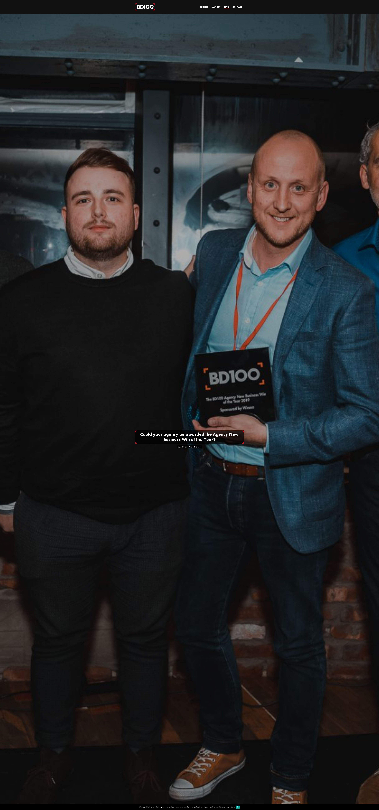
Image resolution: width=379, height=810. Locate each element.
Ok (238, 807)
